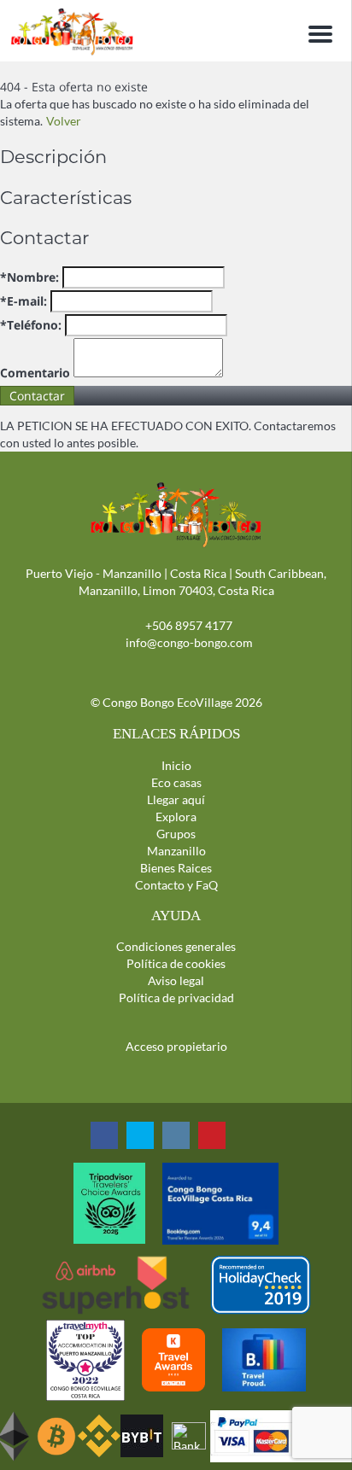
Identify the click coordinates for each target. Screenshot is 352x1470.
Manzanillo (176, 850)
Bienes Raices (176, 867)
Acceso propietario (176, 1046)
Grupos (176, 833)
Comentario (35, 373)
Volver (63, 121)
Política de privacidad (176, 997)
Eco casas (176, 782)
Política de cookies (176, 963)
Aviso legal (176, 980)
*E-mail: (23, 301)
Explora (176, 816)
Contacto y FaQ (176, 885)
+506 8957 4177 (188, 625)
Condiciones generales (176, 946)
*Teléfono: (31, 325)
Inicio (176, 765)
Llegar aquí (176, 799)
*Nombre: (29, 277)
